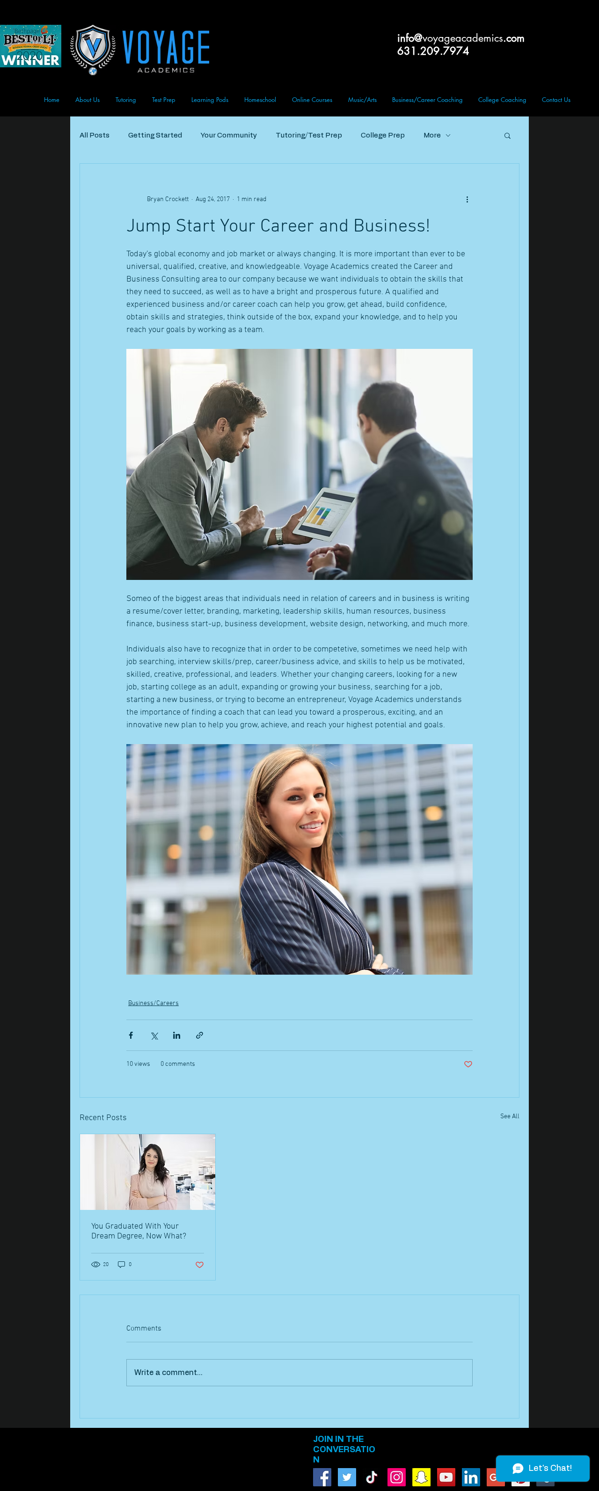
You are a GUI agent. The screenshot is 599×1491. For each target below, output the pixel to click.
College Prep (383, 135)
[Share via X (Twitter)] (153, 1035)
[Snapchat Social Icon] (421, 1477)
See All (509, 1117)
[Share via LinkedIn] (176, 1035)
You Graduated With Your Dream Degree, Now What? (138, 1231)
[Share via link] (199, 1035)
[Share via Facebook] (130, 1035)
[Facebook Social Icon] (322, 1477)
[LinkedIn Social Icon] (471, 1477)
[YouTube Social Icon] (446, 1477)
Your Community (229, 135)
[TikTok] (372, 1477)
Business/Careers (153, 1003)
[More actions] (467, 199)
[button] (507, 135)
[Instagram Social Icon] (396, 1477)
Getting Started (155, 135)
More (432, 135)
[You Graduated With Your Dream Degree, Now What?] (147, 1172)
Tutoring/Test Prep (309, 135)
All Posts (95, 135)
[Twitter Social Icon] (347, 1477)
